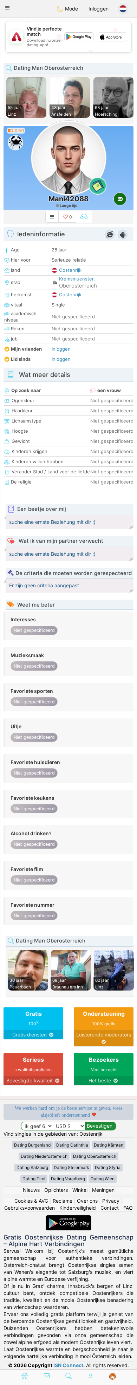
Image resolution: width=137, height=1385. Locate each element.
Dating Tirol (33, 1178)
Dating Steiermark (71, 1167)
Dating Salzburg (32, 1167)
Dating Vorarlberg (68, 1178)
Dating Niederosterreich (44, 1156)
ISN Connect (68, 1365)
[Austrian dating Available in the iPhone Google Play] (68, 1219)
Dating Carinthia (72, 1145)
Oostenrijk (70, 270)
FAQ (128, 1208)
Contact (109, 1208)
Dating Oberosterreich (94, 1156)
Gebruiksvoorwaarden (29, 1208)
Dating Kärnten (108, 1145)
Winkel (79, 1190)
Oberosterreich (78, 285)
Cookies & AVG (31, 1201)
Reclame (62, 1201)
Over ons (87, 1201)
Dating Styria (107, 1167)
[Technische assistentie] (112, 1377)
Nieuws (31, 1190)
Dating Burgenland (32, 1145)
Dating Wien (103, 1178)
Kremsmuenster (76, 279)
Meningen (103, 1190)
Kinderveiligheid (77, 1208)
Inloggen (99, 9)
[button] (7, 7)
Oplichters (56, 1190)
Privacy (110, 1201)
